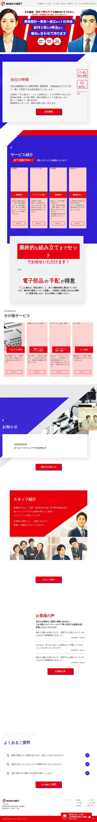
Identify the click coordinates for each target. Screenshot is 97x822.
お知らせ (63, 3)
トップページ (68, 800)
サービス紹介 (47, 3)
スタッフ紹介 (56, 3)
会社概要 (40, 3)
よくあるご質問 (83, 3)
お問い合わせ (92, 3)
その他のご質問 (48, 784)
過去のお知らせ (48, 467)
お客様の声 (70, 3)
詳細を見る (19, 223)
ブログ (76, 3)
